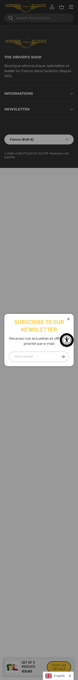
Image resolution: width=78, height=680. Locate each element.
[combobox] (58, 676)
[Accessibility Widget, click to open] (67, 340)
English (59, 675)
